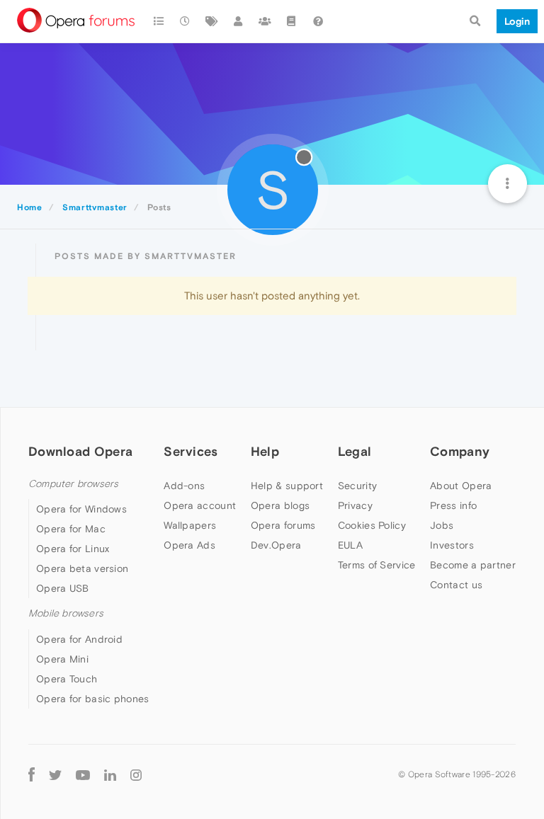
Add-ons (184, 485)
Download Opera (80, 451)
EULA (350, 545)
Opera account (200, 505)
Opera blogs (280, 505)
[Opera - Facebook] (31, 775)
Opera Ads (189, 545)
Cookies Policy (372, 525)
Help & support (287, 485)
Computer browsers (73, 484)
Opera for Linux (73, 548)
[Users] (238, 21)
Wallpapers (190, 525)
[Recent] (185, 21)
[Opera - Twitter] (55, 775)
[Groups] (264, 21)
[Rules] (291, 21)
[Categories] (158, 21)
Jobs (441, 525)
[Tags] (211, 21)
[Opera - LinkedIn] (110, 775)
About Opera (461, 485)
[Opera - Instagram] (136, 775)
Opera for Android (79, 639)
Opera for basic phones (92, 698)
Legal (355, 451)
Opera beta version (82, 568)
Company (459, 451)
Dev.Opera (276, 545)
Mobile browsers (65, 613)
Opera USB (62, 588)
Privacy (355, 505)
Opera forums (283, 525)
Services (190, 451)
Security (357, 485)
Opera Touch (66, 679)
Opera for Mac (71, 528)
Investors (452, 545)
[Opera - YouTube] (83, 775)
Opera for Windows (81, 509)
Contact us (456, 584)
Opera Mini (62, 659)
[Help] (318, 21)
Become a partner (473, 565)
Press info (453, 505)
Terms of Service (377, 565)
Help (265, 451)
